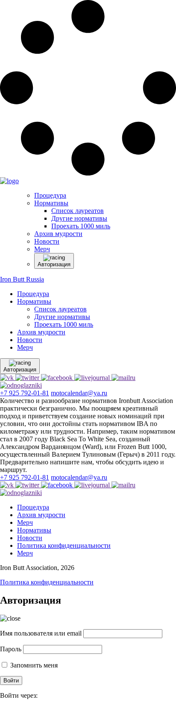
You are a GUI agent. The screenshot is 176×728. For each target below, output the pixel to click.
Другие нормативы (62, 316)
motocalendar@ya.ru (79, 393)
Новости (29, 339)
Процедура (33, 293)
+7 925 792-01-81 (24, 393)
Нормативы (34, 301)
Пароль (10, 649)
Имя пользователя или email (41, 633)
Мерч (25, 347)
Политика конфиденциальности (64, 545)
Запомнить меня (33, 665)
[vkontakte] (4, 715)
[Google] (2, 715)
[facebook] (1, 715)
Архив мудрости (41, 332)
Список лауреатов (60, 309)
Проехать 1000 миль (63, 324)
